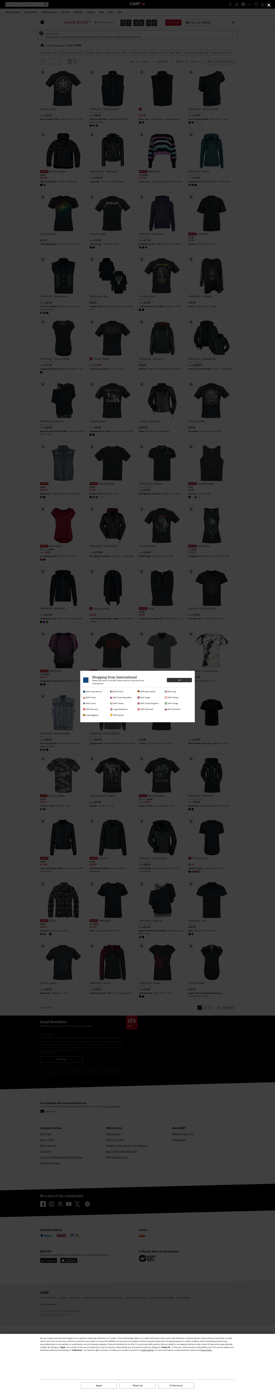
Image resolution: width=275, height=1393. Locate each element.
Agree (99, 1385)
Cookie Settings (147, 1350)
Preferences (176, 1385)
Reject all (137, 1385)
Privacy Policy (206, 1350)
